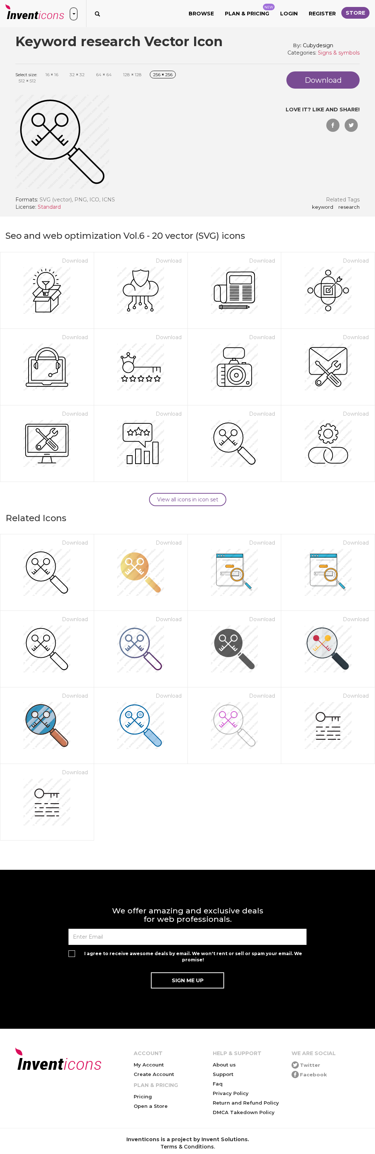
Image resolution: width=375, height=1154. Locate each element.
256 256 (162, 74)
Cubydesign (318, 45)
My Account (149, 1065)
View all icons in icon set (187, 499)
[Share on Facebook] (332, 125)
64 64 (104, 74)
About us (224, 1065)
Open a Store (151, 1106)
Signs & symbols (339, 52)
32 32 (77, 74)
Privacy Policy (231, 1093)
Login (289, 13)
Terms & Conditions (187, 1146)
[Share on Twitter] (351, 125)
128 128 (132, 74)
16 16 (51, 74)
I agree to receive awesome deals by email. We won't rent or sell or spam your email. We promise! (193, 956)
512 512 (27, 81)
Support (223, 1074)
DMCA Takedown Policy (244, 1112)
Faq (218, 1084)
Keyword (322, 207)
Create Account (154, 1074)
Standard (49, 207)
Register (322, 13)
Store (355, 13)
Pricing (143, 1096)
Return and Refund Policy (246, 1103)
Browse (201, 13)
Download (75, 260)
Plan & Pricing (249, 11)
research (349, 207)
